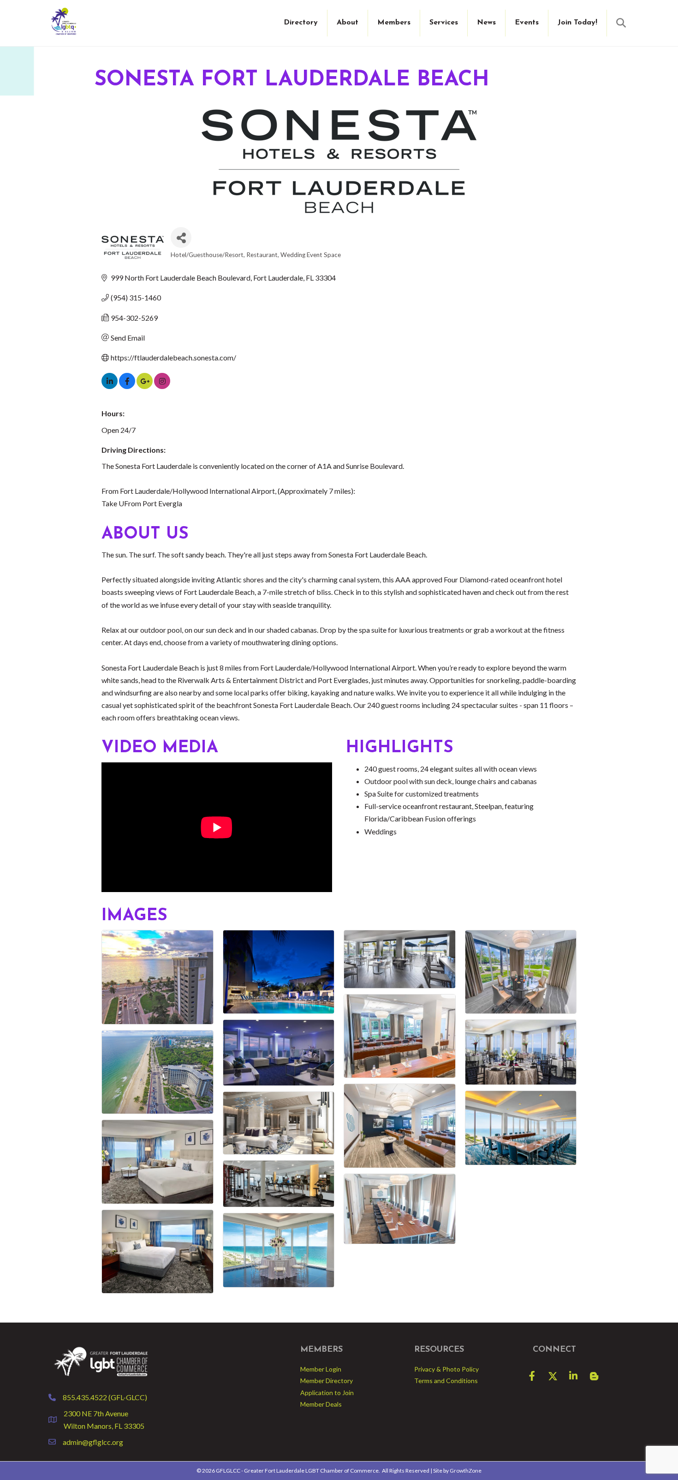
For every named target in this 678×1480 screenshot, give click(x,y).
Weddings (380, 831)
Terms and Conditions (446, 1380)
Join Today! (577, 22)
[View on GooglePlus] (145, 386)
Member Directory (326, 1380)
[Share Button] (181, 237)
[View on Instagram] (162, 386)
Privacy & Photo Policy (446, 1369)
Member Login (320, 1369)
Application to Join (327, 1392)
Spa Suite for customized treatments (421, 793)
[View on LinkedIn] (109, 386)
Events (527, 22)
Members (393, 22)
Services (443, 22)
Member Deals (321, 1404)
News (486, 22)
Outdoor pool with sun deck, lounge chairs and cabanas (450, 781)
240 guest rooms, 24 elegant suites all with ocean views (450, 768)
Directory (301, 22)
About (347, 22)
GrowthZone (466, 1470)
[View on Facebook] (127, 386)
